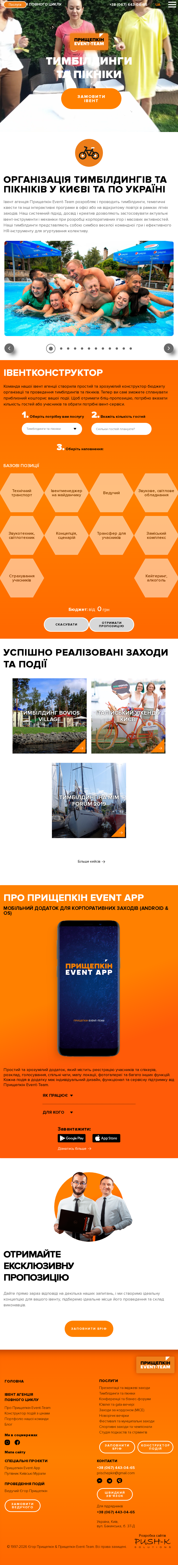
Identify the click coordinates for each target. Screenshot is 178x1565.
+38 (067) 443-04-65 (128, 4)
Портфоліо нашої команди (26, 1419)
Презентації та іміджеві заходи (124, 1388)
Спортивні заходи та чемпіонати (125, 1426)
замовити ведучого (22, 1505)
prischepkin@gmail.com (116, 1473)
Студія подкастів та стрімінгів (123, 1432)
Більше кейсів (89, 861)
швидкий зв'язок (115, 1494)
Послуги (15, 4)
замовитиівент (91, 98)
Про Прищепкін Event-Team (28, 1407)
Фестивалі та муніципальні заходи (126, 1421)
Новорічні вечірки (114, 1415)
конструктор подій (155, 1447)
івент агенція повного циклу (21, 1397)
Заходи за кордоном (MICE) (121, 1410)
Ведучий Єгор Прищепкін (26, 1491)
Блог (9, 1424)
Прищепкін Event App (22, 1468)
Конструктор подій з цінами (27, 1413)
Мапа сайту (15, 1452)
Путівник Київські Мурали (25, 1473)
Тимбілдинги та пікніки (117, 1393)
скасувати (66, 624)
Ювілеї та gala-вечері (116, 1404)
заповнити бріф (89, 1329)
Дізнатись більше (72, 1148)
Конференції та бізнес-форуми (125, 1399)
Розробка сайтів (152, 1535)
